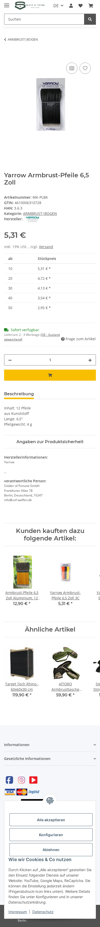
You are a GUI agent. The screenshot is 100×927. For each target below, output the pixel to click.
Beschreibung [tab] (19, 393)
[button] (71, 6)
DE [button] (56, 5)
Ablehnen (51, 849)
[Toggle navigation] (6, 3)
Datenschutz (43, 911)
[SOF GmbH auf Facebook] (9, 779)
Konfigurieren (51, 835)
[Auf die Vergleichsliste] (71, 68)
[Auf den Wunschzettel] (85, 68)
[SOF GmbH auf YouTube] (33, 779)
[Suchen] (90, 19)
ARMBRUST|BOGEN (40, 213)
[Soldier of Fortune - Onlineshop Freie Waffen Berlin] (29, 6)
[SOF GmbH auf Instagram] (21, 779)
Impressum (17, 911)
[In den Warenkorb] (8, 55)
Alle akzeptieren (51, 820)
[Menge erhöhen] (90, 360)
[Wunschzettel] (80, 6)
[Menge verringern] (10, 360)
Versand (46, 246)
